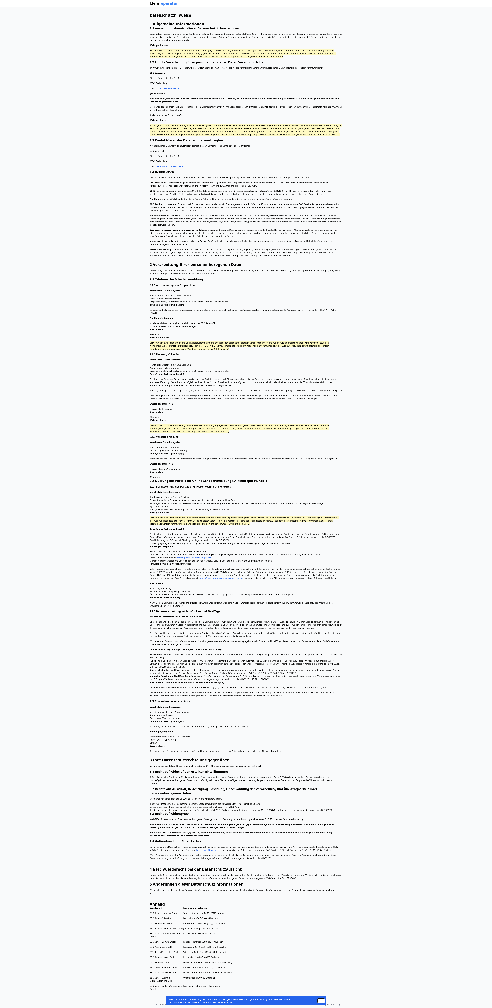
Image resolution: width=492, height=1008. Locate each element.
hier (289, 999)
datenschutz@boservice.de (170, 166)
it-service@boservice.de (168, 88)
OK (321, 1001)
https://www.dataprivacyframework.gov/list (220, 578)
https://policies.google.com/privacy (194, 557)
